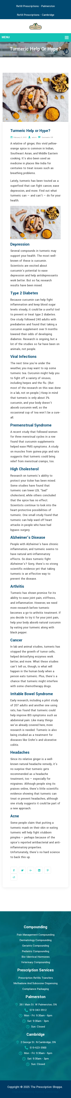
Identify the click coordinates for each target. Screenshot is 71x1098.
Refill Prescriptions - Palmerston (35, 6)
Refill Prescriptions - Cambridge (35, 15)
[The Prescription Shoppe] (35, 26)
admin (34, 137)
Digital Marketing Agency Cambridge (35, 1092)
